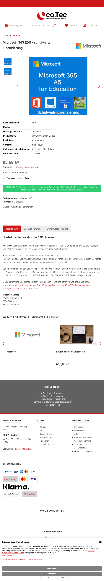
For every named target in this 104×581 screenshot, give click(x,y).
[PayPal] (20, 472)
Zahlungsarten (80, 448)
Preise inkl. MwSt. (21, 167)
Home (5, 35)
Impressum (79, 427)
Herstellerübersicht (48, 444)
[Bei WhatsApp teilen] (23, 212)
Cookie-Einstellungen (83, 437)
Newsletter (44, 441)
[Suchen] (55, 25)
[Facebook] (39, 519)
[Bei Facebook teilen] (5, 212)
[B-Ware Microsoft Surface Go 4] (76, 334)
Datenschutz (79, 430)
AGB (76, 434)
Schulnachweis (46, 437)
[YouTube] (59, 519)
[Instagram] (46, 519)
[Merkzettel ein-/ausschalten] (94, 343)
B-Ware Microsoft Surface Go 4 (71, 351)
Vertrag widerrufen (82, 444)
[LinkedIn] (65, 519)
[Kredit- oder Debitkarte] (28, 479)
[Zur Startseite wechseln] (52, 15)
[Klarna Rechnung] (16, 486)
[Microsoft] (88, 45)
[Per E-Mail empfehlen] (30, 212)
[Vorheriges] (18, 86)
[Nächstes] (99, 86)
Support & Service (47, 434)
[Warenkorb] (102, 24)
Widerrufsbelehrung (82, 441)
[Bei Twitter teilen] (11, 212)
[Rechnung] (10, 479)
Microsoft (11, 351)
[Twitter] (52, 519)
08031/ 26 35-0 (11, 435)
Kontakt (43, 427)
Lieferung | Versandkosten (85, 451)
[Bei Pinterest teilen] (17, 212)
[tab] (12, 229)
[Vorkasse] (29, 494)
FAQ (41, 430)
